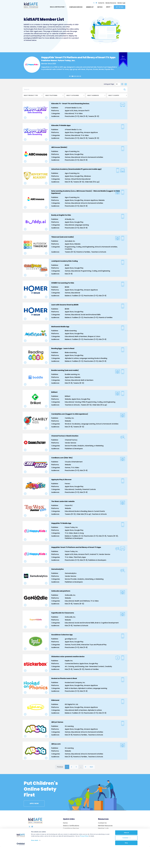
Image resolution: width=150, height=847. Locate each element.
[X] (94, 3)
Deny (126, 842)
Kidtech (99, 7)
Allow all (126, 832)
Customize (125, 837)
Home (65, 823)
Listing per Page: (109, 84)
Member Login (121, 3)
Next (91, 767)
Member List (90, 7)
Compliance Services (75, 7)
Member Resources (111, 3)
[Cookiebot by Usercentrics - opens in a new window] (21, 844)
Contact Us (101, 3)
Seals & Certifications (71, 825)
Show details (34, 840)
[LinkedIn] (96, 3)
